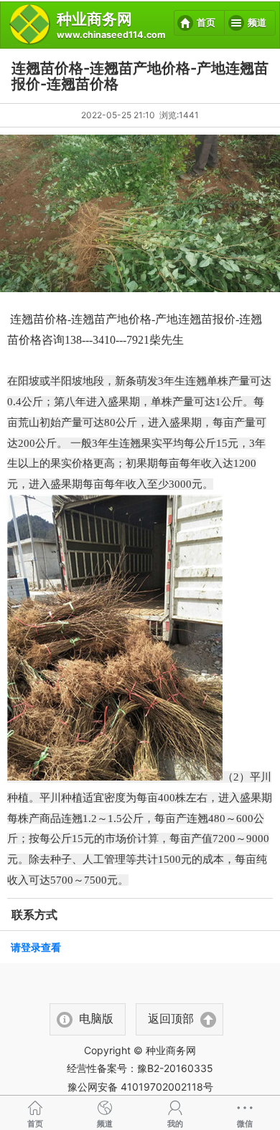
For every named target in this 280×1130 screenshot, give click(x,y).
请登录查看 (36, 947)
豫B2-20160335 (175, 1068)
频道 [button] (257, 23)
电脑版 (96, 1019)
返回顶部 (171, 1019)
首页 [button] (206, 23)
